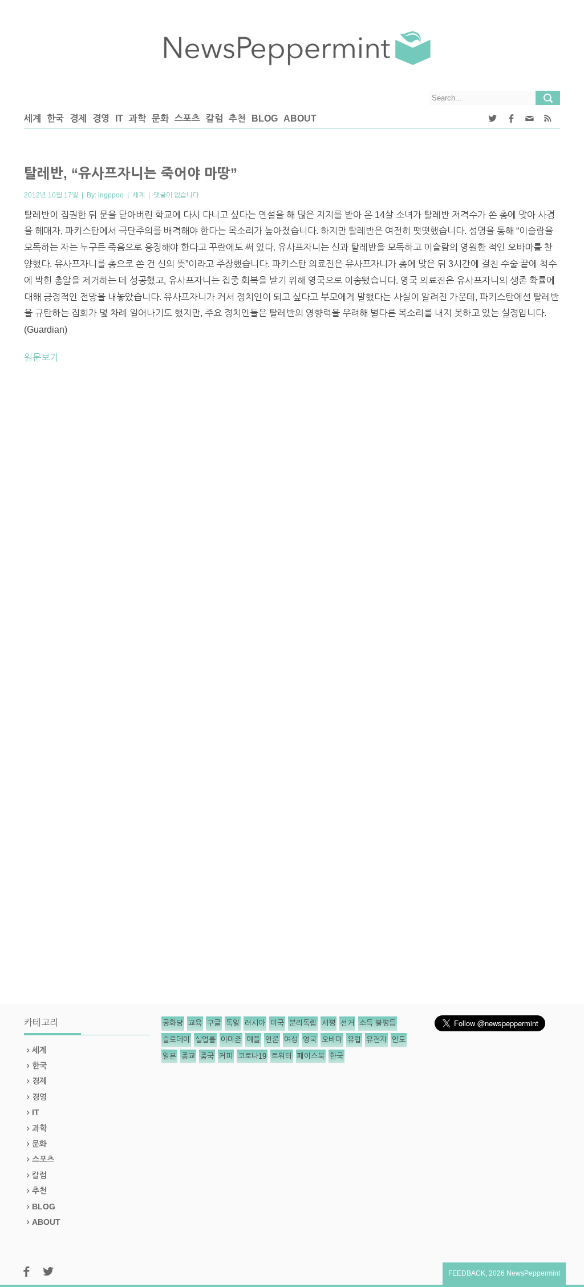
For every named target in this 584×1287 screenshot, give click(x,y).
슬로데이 (176, 1039)
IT (119, 118)
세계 (32, 118)
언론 (272, 1039)
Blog (265, 118)
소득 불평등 (377, 1023)
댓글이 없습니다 (176, 195)
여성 (291, 1039)
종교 (188, 1056)
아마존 (231, 1039)
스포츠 (187, 118)
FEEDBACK (466, 1273)
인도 (398, 1039)
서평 (328, 1023)
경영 (101, 118)
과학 (137, 118)
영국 (310, 1039)
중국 (207, 1056)
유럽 (354, 1039)
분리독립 (303, 1023)
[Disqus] (292, 532)
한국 (55, 118)
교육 (195, 1023)
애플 (253, 1039)
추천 (237, 118)
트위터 (281, 1056)
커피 (226, 1056)
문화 (160, 118)
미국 (277, 1023)
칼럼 (214, 118)
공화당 (173, 1023)
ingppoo (111, 195)
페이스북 (311, 1056)
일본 (169, 1056)
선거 (347, 1023)
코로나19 (252, 1056)
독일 (233, 1023)
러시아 (255, 1023)
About (300, 118)
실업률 (205, 1039)
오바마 (332, 1039)
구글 (214, 1023)
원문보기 (41, 357)
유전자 (376, 1039)
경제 (78, 118)
